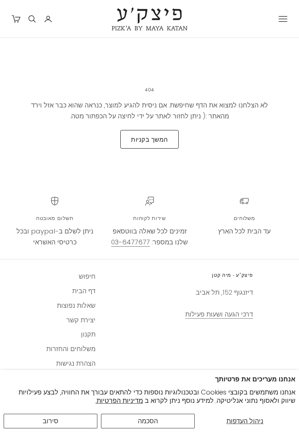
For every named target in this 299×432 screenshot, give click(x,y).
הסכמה (148, 420)
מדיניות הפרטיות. (119, 400)
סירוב (50, 420)
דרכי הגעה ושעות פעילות (219, 314)
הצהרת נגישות (76, 363)
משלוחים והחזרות (71, 348)
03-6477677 (130, 242)
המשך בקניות (149, 139)
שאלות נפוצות (76, 305)
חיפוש (87, 276)
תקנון (88, 334)
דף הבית (84, 290)
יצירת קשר (81, 320)
